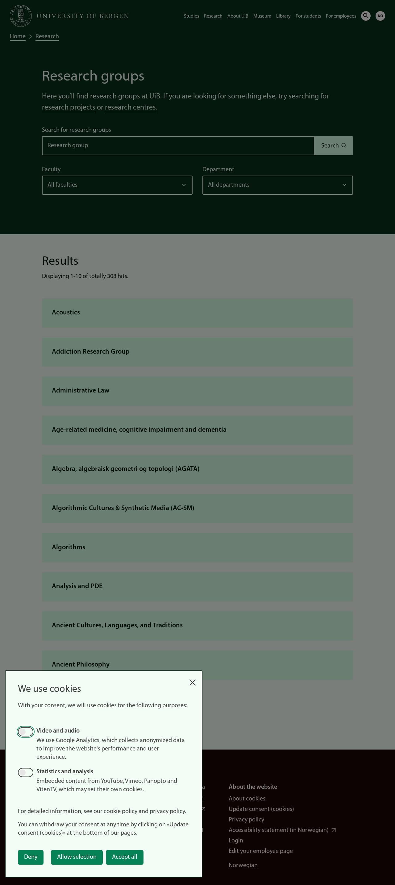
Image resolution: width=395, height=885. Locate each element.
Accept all (124, 857)
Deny (30, 857)
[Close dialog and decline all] (192, 679)
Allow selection (77, 857)
